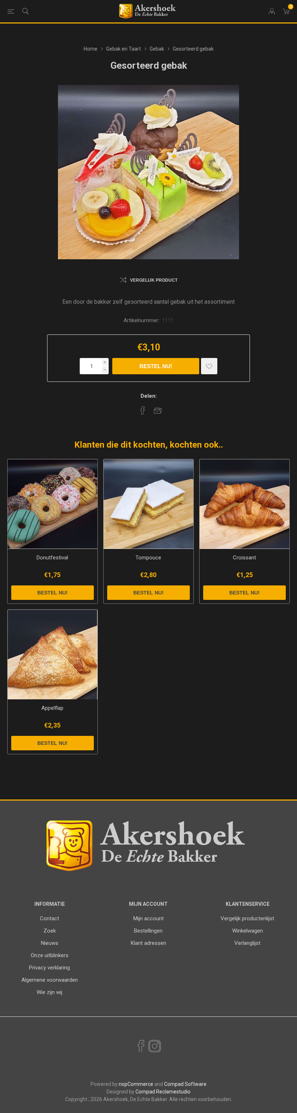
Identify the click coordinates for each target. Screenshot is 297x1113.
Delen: (149, 396)
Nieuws (49, 943)
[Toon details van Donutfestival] (52, 504)
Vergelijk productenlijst (247, 918)
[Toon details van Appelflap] (52, 654)
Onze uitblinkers (49, 955)
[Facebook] (140, 1046)
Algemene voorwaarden (49, 980)
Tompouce (148, 557)
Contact (49, 918)
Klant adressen (148, 943)
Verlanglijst (247, 943)
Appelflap (52, 708)
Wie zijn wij (49, 992)
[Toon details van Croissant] (244, 504)
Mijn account (148, 918)
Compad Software (185, 1084)
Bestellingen (148, 931)
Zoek (49, 931)
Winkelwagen (247, 931)
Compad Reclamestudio (163, 1092)
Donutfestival (52, 557)
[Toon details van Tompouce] (148, 504)
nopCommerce (136, 1084)
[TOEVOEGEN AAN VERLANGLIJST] (209, 366)
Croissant (244, 557)
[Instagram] (154, 1046)
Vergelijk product (153, 280)
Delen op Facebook (143, 410)
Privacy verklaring (49, 967)
